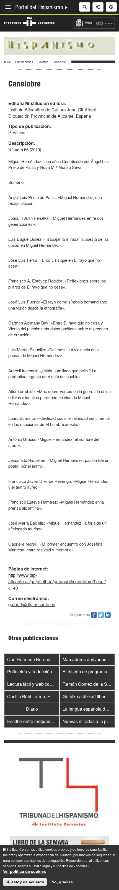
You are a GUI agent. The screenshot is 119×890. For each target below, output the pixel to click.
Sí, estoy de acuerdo (25, 882)
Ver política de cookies (24, 871)
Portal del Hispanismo (39, 8)
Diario (32, 709)
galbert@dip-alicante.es (31, 604)
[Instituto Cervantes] (29, 20)
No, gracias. (62, 882)
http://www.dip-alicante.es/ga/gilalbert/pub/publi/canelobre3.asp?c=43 (57, 581)
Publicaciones (24, 62)
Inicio (7, 62)
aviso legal (41, 865)
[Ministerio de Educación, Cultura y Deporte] (94, 22)
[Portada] (59, 45)
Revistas (42, 62)
